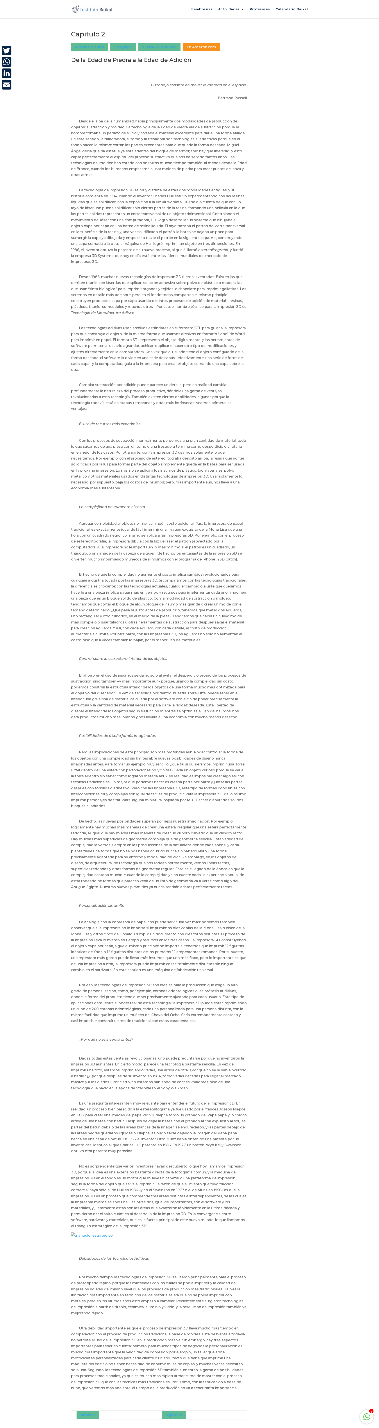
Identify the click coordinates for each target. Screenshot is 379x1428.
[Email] (6, 84)
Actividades (229, 9)
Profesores (260, 9)
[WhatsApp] (6, 62)
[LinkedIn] (6, 73)
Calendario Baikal (292, 9)
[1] (366, 1419)
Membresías (202, 9)
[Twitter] (6, 50)
